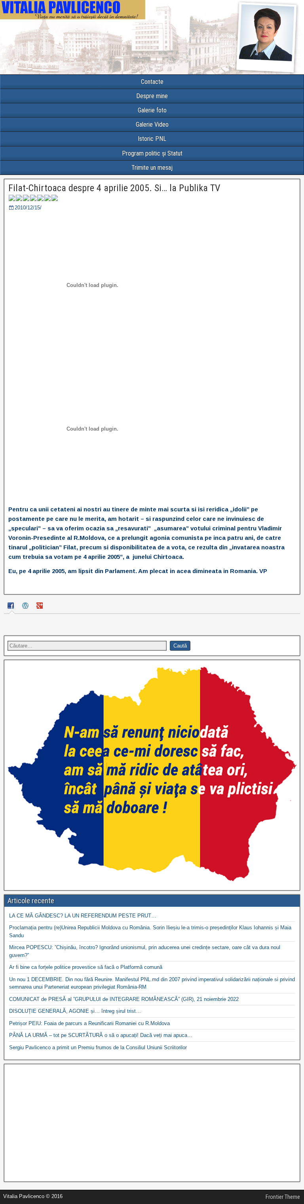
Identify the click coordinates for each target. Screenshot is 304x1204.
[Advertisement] (152, 1122)
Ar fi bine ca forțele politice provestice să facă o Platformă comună (85, 967)
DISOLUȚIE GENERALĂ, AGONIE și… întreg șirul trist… (75, 1011)
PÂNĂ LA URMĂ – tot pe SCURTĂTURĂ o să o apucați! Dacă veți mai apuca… (100, 1035)
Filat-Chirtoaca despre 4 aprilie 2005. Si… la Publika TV (114, 188)
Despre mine (152, 96)
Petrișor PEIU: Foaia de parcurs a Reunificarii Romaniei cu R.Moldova (89, 1023)
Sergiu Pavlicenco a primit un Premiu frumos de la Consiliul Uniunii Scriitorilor (98, 1047)
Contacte (152, 81)
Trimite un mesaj (152, 167)
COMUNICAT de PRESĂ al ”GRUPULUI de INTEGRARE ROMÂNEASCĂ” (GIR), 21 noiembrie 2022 (124, 999)
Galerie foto (152, 110)
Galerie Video (152, 124)
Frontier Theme (283, 1196)
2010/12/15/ (28, 208)
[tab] (12, 607)
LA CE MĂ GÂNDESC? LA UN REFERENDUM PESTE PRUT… (82, 916)
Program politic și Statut (152, 153)
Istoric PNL (152, 138)
